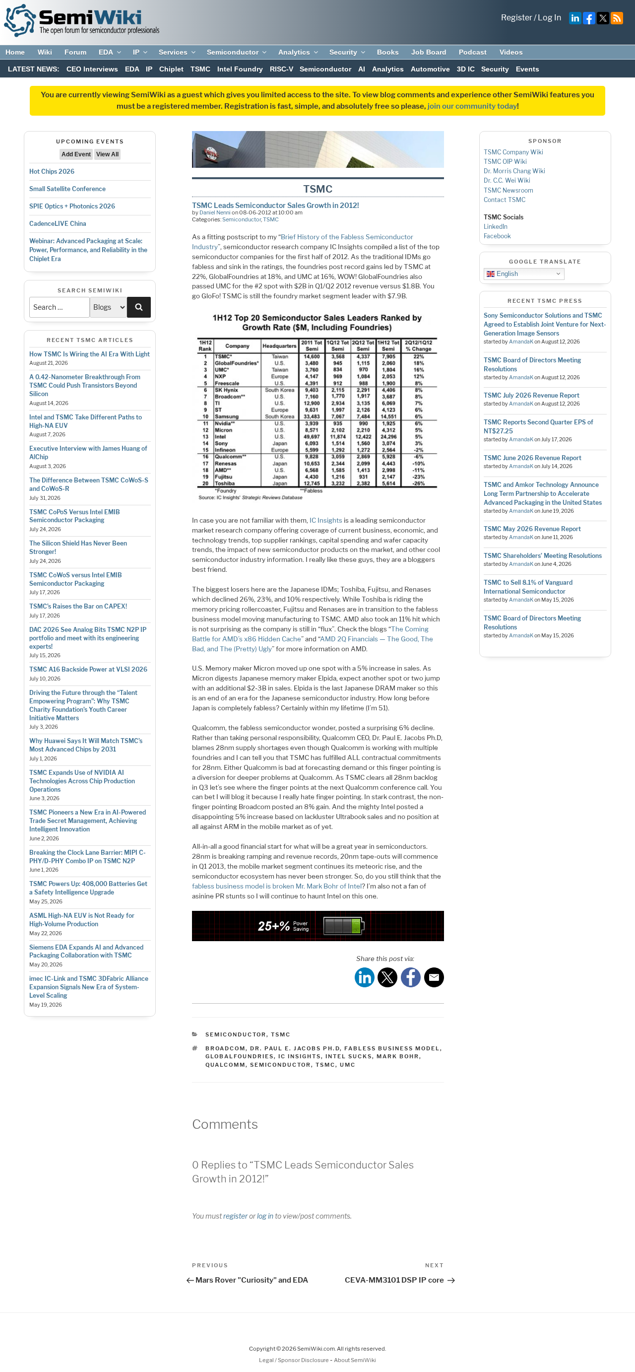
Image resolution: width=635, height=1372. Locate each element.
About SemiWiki (355, 1360)
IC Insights (326, 520)
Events (527, 69)
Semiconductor (232, 52)
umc (348, 1064)
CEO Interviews (92, 69)
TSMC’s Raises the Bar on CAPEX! (78, 606)
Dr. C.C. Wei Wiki (507, 180)
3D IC (466, 69)
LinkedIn (496, 226)
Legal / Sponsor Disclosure (294, 1360)
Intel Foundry (240, 69)
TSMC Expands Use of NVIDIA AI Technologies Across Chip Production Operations (82, 781)
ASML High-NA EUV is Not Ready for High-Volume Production (81, 920)
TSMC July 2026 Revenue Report (531, 395)
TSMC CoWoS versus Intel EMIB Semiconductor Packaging (75, 579)
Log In (549, 17)
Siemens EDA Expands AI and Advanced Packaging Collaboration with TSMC (86, 952)
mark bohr (398, 1056)
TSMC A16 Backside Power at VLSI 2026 (88, 669)
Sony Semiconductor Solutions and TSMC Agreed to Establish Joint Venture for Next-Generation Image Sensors (545, 324)
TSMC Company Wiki (513, 152)
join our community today (472, 106)
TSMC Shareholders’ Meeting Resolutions (543, 555)
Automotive (430, 69)
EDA (106, 52)
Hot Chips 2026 (51, 171)
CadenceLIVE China (57, 223)
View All (107, 154)
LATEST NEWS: (34, 69)
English (506, 273)
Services (173, 52)
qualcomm (225, 1064)
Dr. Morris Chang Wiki (514, 171)
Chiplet (171, 69)
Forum (75, 52)
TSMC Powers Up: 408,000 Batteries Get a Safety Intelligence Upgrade (88, 888)
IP (136, 52)
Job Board (428, 52)
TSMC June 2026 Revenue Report (532, 458)
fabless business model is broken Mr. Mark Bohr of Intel (277, 886)
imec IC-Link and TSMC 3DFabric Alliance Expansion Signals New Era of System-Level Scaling (88, 987)
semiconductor (280, 1064)
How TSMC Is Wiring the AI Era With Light (89, 354)
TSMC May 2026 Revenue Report (532, 529)
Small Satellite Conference (67, 189)
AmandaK (521, 342)
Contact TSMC (504, 200)
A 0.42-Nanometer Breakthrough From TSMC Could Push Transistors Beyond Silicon (84, 385)
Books (388, 52)
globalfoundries (239, 1056)
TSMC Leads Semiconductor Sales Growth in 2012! (275, 205)
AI (361, 69)
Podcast (473, 52)
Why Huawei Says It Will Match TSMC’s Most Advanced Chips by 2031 (85, 745)
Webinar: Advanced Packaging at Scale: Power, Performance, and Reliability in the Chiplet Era (88, 250)
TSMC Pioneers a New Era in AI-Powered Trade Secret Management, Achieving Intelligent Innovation (87, 821)
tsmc (325, 1064)
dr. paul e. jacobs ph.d (295, 1048)
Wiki (45, 52)
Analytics (294, 52)
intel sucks (348, 1056)
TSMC (200, 69)
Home (15, 52)
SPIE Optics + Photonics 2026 (72, 206)
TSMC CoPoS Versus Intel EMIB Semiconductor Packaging (74, 516)
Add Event (76, 154)
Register (516, 17)
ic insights (299, 1056)
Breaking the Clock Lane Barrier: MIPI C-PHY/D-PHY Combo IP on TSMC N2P (87, 857)
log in (265, 1216)
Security (343, 52)
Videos (511, 52)
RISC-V (281, 69)
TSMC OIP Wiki (505, 161)
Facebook (497, 236)
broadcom (225, 1048)
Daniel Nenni (215, 212)
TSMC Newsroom (508, 190)
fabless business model (392, 1048)
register (235, 1216)
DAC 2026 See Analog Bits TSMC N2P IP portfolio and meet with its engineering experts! (87, 638)
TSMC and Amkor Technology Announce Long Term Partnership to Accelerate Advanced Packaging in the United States (543, 493)
